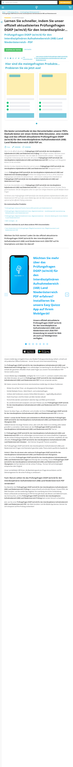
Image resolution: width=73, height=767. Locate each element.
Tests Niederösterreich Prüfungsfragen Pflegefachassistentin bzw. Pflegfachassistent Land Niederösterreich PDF (32, 229)
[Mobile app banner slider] (26, 344)
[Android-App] (44, 351)
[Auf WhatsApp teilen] (13, 58)
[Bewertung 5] (10, 17)
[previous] (6, 294)
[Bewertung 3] (8, 17)
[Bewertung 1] (5, 17)
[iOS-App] (29, 351)
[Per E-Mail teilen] (10, 58)
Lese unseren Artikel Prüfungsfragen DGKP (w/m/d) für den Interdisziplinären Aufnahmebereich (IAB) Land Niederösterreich (52, 58)
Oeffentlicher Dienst (12, 12)
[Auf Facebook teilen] (5, 58)
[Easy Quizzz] (36, 7)
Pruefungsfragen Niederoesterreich (29, 12)
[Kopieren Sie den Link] (16, 58)
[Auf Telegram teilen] (18, 58)
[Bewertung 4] (9, 17)
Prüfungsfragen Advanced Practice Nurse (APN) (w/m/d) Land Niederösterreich (28, 208)
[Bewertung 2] (6, 17)
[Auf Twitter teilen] (8, 58)
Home (3, 12)
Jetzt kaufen (27, 49)
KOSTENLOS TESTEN (13, 50)
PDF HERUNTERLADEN (27, 58)
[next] (67, 294)
